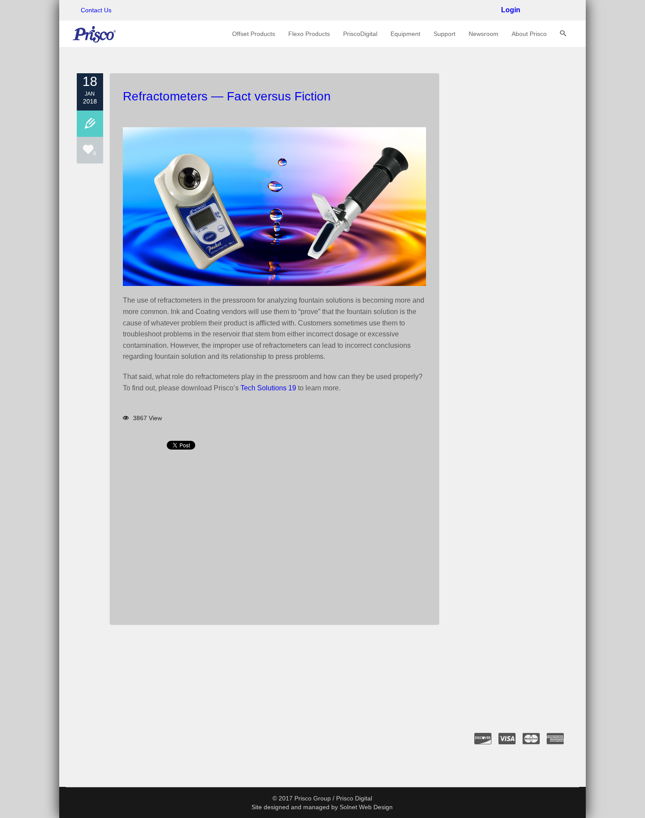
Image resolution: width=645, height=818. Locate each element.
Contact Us (96, 10)
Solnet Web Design (366, 807)
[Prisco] (94, 33)
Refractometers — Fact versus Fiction (227, 96)
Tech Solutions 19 (268, 388)
